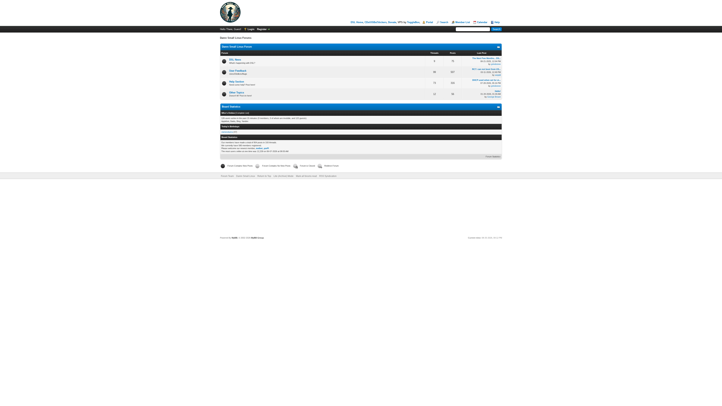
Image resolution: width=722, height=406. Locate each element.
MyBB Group (257, 238)
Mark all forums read (306, 176)
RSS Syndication (328, 176)
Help (497, 22)
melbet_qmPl (262, 148)
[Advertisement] (361, 207)
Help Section (236, 81)
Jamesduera (227, 132)
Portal (429, 22)
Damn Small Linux (245, 176)
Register (262, 29)
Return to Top (264, 176)
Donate (392, 22)
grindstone (496, 64)
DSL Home (357, 22)
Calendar (482, 22)
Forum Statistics (493, 156)
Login (251, 29)
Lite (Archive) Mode (284, 176)
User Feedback (237, 70)
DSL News (235, 59)
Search (444, 22)
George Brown (494, 97)
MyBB (234, 238)
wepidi (498, 75)
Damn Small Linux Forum (237, 46)
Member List (462, 22)
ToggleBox (413, 22)
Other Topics (236, 92)
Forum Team (227, 176)
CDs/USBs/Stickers (376, 22)
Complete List (242, 113)
